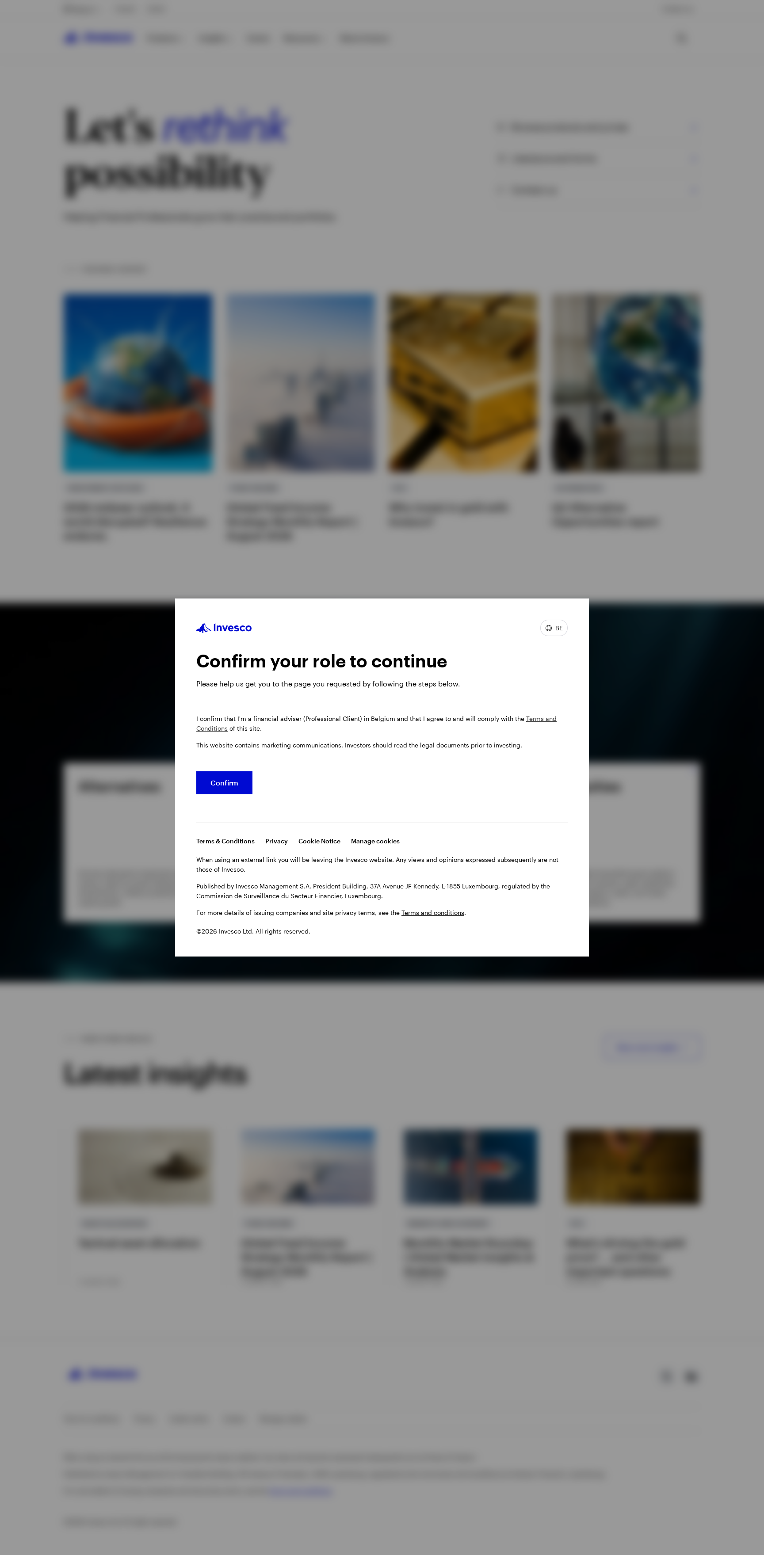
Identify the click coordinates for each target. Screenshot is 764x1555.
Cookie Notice (319, 841)
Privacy (276, 841)
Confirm (224, 782)
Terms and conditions (432, 912)
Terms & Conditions (225, 841)
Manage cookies (375, 841)
